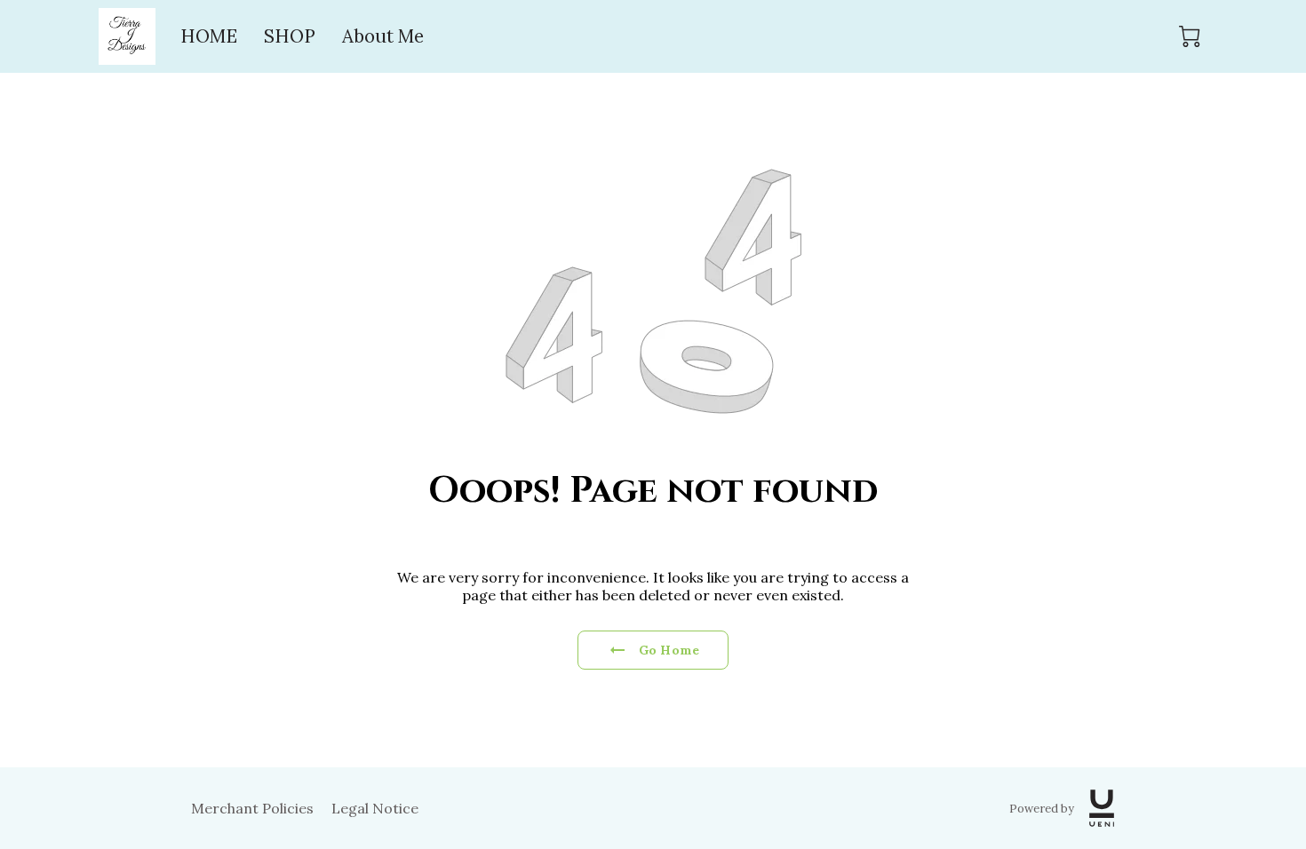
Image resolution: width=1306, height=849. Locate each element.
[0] (1189, 36)
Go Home (669, 650)
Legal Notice (374, 808)
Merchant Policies (252, 808)
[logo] (1101, 808)
